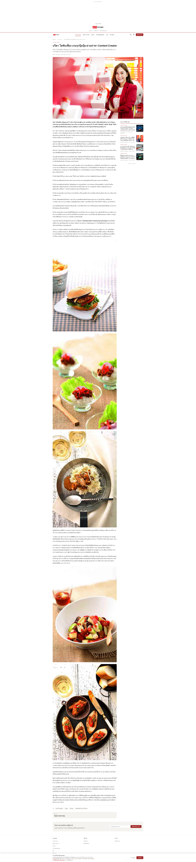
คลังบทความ (117, 841)
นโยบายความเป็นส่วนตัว (59, 860)
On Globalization (100, 34)
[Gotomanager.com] (98, 27)
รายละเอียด (133, 857)
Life (107, 34)
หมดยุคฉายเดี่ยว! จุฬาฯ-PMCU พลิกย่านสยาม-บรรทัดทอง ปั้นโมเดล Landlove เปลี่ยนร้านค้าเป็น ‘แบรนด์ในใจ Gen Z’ (127, 139)
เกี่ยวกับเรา (86, 841)
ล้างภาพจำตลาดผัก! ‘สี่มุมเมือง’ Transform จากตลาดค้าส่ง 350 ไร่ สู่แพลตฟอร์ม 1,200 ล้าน (127, 148)
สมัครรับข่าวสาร (136, 826)
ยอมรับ (139, 857)
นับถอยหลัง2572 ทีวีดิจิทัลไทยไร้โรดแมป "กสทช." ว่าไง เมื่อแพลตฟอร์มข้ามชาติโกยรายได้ (127, 128)
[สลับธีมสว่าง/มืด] (134, 34)
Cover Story (78, 34)
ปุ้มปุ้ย (66, 808)
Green (92, 34)
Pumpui (71, 808)
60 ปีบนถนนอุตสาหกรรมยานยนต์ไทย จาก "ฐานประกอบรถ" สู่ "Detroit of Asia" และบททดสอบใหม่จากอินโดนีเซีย (127, 157)
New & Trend (86, 34)
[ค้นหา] (131, 35)
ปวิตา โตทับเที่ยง (59, 808)
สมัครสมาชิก (139, 34)
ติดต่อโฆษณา (86, 843)
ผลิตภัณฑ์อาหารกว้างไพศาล (81, 808)
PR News (112, 34)
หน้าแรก (54, 39)
